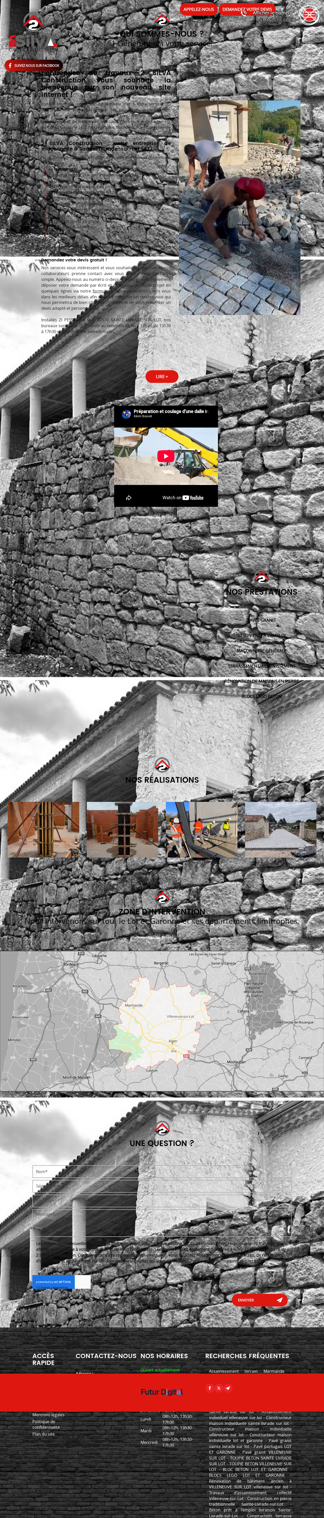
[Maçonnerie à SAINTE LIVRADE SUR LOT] (43, 830)
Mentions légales (48, 1415)
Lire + (162, 376)
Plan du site (43, 1434)
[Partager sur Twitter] (219, 1388)
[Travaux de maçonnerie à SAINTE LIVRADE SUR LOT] (201, 830)
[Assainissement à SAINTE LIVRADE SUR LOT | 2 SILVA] (281, 830)
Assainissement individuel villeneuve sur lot (250, 1414)
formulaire (103, 291)
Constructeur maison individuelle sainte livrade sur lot (250, 1420)
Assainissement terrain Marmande (247, 1371)
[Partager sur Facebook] (209, 1388)
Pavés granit (262, 620)
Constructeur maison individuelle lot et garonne (250, 1437)
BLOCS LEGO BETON (261, 696)
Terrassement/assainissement (261, 666)
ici (256, 1261)
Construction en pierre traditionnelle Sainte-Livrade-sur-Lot (250, 1501)
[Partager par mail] (228, 1388)
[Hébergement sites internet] (162, 1401)
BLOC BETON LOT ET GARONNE (255, 1469)
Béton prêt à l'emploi (262, 635)
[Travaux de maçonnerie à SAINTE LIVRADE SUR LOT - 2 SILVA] (122, 830)
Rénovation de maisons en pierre (262, 681)
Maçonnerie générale (262, 651)
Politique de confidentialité (46, 1424)
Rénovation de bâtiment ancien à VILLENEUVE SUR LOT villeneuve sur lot (250, 1484)
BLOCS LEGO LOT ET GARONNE (247, 1475)
